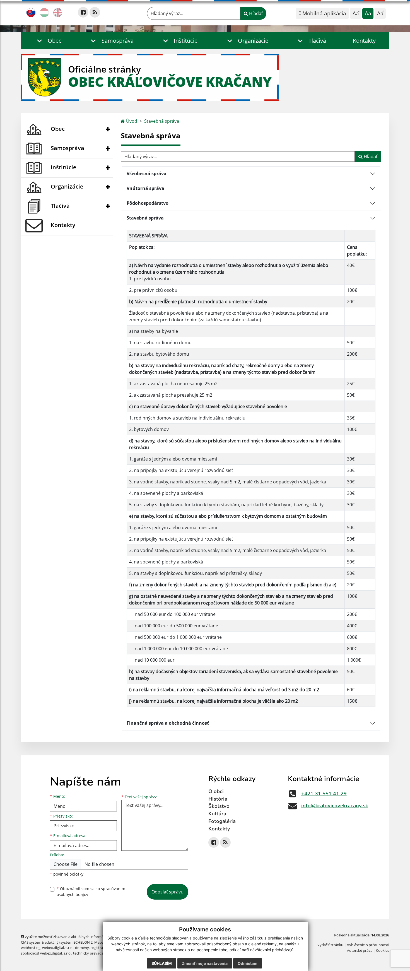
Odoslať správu (167, 892)
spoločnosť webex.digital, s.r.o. (46, 953)
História (217, 799)
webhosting (30, 947)
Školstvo (219, 806)
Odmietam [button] (247, 963)
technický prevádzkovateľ (94, 953)
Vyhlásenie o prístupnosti (368, 944)
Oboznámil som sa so (91, 891)
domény (82, 947)
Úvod (131, 121)
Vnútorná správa (145, 188)
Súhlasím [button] (161, 963)
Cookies (382, 950)
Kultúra (217, 813)
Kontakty (364, 40)
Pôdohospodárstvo (147, 203)
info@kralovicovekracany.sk (334, 805)
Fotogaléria (222, 821)
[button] (48, 40)
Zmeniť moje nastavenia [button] (205, 963)
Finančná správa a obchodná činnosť (168, 723)
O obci (216, 791)
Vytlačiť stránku (330, 944)
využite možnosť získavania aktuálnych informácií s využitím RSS (77, 936)
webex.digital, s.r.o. (57, 947)
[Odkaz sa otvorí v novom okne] (83, 12)
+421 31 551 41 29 (324, 793)
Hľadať (255, 13)
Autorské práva (359, 950)
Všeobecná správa (147, 173)
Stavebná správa (161, 121)
